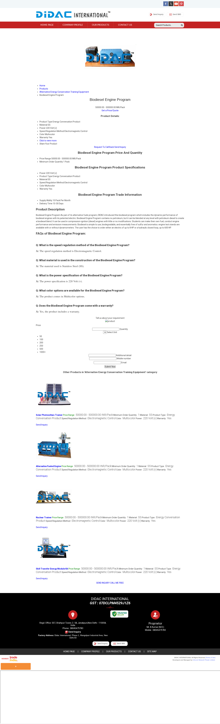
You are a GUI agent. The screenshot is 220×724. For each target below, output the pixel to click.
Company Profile (73, 25)
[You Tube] (176, 5)
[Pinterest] (181, 5)
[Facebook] (165, 5)
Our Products (100, 25)
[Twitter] (171, 5)
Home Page (47, 25)
